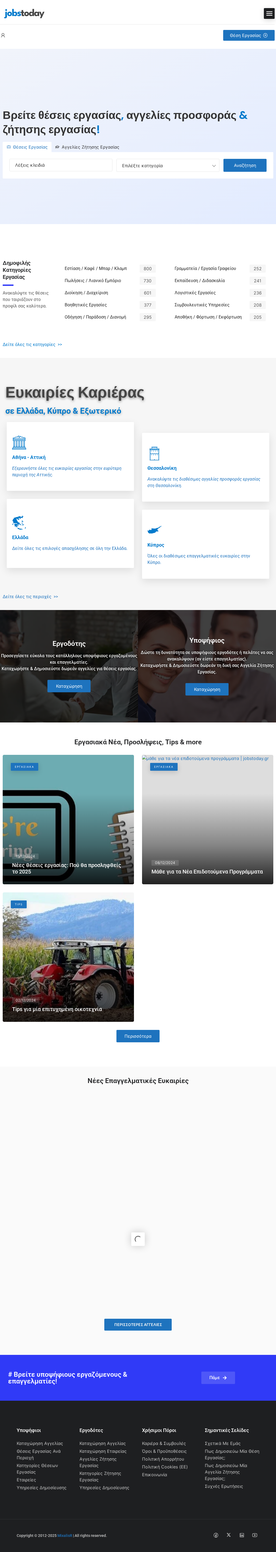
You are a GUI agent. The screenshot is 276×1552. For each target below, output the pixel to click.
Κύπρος (155, 545)
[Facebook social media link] (215, 1535)
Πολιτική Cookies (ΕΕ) (165, 1466)
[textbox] (142, 165)
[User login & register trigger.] (3, 35)
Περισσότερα (138, 1036)
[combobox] (167, 165)
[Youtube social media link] (254, 1535)
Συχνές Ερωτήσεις (224, 1486)
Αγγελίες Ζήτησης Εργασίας (90, 147)
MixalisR (64, 1535)
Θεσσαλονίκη (162, 468)
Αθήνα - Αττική (29, 457)
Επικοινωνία (154, 1474)
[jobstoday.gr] (22, 13)
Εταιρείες (26, 1479)
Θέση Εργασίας (245, 35)
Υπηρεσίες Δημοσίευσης (42, 1487)
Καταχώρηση (69, 686)
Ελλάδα (20, 537)
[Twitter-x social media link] (228, 1535)
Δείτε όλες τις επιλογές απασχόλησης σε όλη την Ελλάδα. (69, 548)
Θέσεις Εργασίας (30, 147)
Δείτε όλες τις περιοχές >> (30, 596)
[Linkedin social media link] (241, 1535)
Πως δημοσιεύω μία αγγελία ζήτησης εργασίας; (226, 1472)
